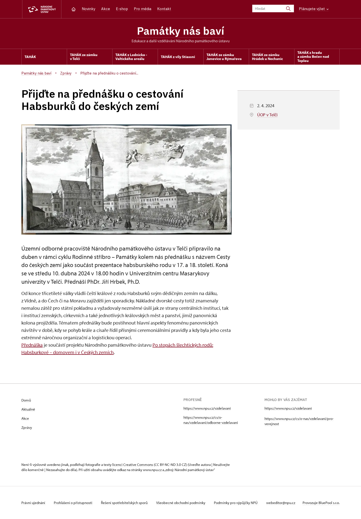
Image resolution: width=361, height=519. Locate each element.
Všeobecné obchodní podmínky (181, 502)
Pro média (142, 8)
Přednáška (32, 345)
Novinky (88, 8)
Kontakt (164, 8)
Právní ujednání (33, 502)
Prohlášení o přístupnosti (73, 502)
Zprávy (26, 427)
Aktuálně (28, 409)
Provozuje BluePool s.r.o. (321, 502)
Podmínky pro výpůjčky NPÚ (236, 502)
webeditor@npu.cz (280, 502)
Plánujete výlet (312, 8)
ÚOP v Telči (267, 115)
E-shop (122, 8)
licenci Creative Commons (132, 464)
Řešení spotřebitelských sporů (124, 502)
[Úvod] (73, 8)
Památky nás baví (180, 31)
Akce (105, 8)
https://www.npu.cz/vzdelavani (207, 408)
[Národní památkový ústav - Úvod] (41, 9)
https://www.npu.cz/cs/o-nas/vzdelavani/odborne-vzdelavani (210, 420)
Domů (26, 400)
